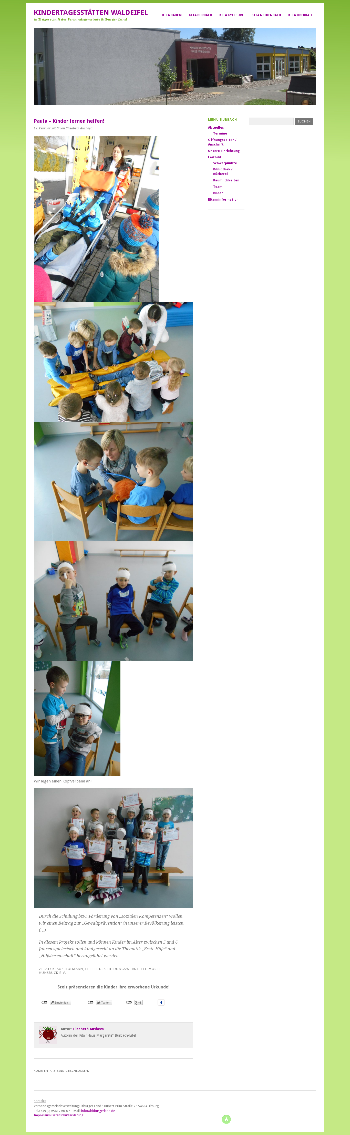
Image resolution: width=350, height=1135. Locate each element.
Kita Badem (172, 15)
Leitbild (214, 157)
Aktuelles (216, 127)
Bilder (218, 193)
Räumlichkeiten (226, 180)
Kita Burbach (200, 15)
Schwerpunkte (225, 163)
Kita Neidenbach (266, 15)
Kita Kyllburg (231, 15)
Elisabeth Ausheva (88, 1029)
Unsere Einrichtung (224, 151)
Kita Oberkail (300, 15)
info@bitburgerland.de (98, 1111)
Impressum (42, 1115)
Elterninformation (223, 199)
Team (217, 187)
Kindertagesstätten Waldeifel (91, 12)
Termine (220, 133)
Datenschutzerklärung (67, 1115)
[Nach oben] (226, 1119)
